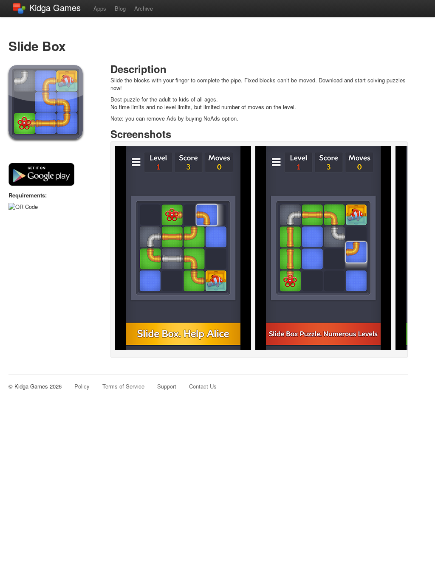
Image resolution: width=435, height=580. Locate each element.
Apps (99, 8)
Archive (143, 8)
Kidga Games (55, 7)
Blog (120, 8)
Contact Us (203, 386)
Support (166, 386)
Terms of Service (123, 386)
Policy (82, 386)
